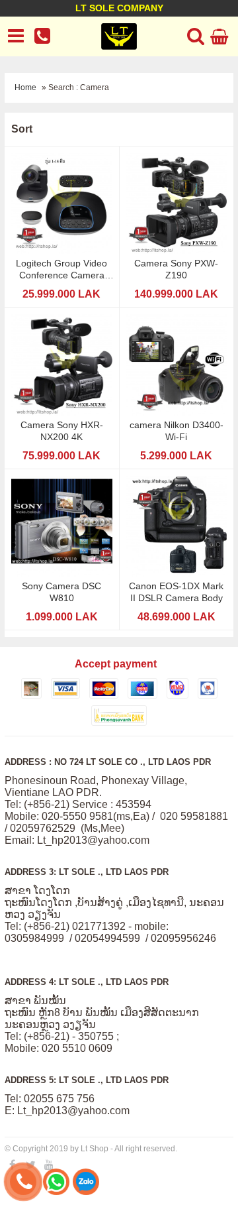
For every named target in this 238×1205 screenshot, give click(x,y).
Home (25, 87)
